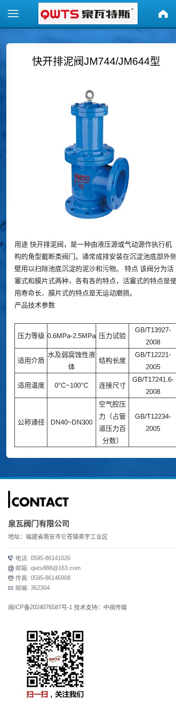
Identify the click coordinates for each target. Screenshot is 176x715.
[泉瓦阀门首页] (88, 13)
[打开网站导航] (13, 13)
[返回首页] (163, 13)
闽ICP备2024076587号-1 (40, 607)
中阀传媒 (115, 607)
